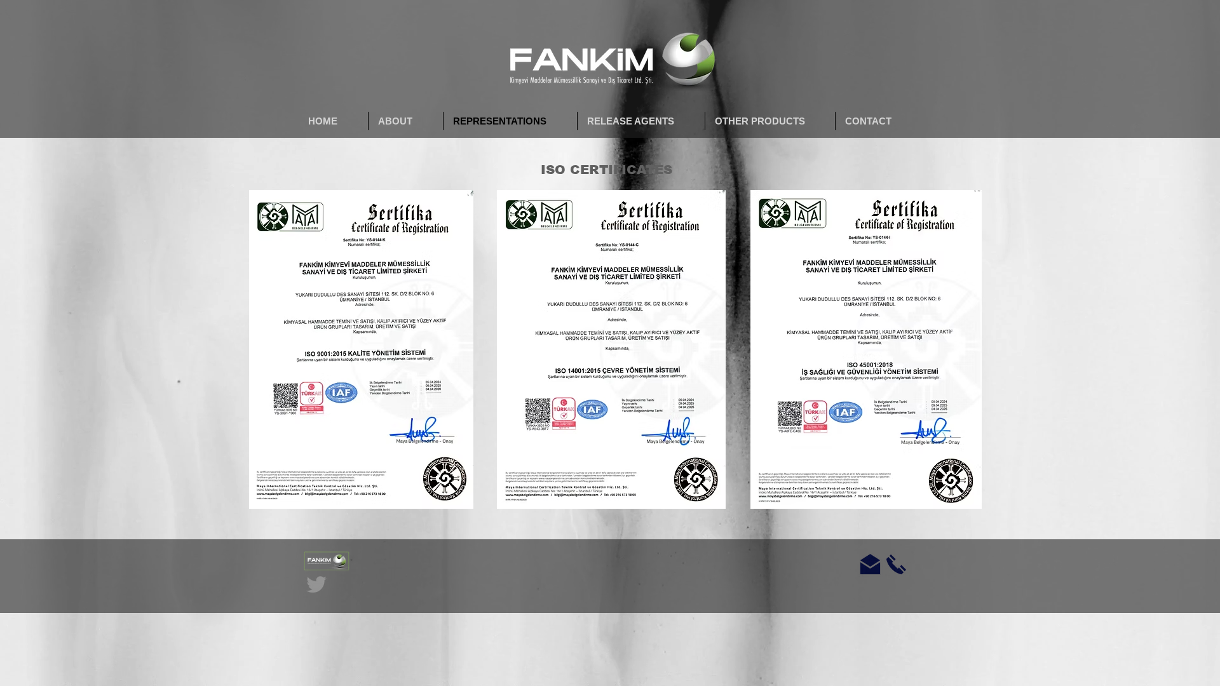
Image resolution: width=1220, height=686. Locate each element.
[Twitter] (316, 584)
